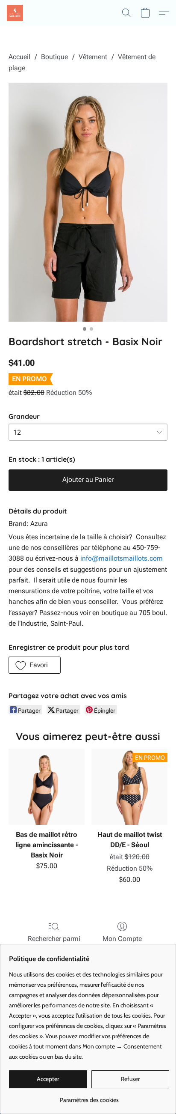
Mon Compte (122, 939)
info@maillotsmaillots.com (121, 558)
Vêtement (93, 57)
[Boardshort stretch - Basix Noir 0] (88, 202)
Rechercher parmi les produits (54, 944)
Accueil (19, 57)
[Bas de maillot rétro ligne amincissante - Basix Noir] (47, 787)
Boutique (54, 57)
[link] (89, 1096)
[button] (15, 13)
